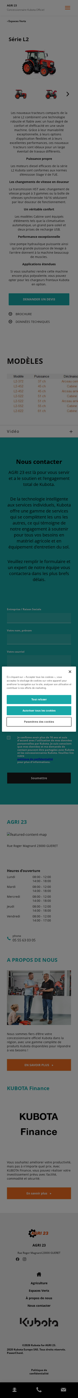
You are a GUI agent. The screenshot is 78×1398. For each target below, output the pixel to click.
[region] (39, 698)
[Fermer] (70, 671)
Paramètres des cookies (39, 721)
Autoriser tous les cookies (39, 710)
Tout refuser (39, 699)
